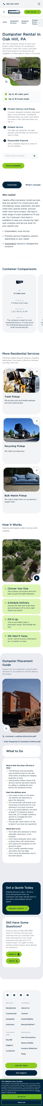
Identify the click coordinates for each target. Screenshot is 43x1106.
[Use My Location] (34, 156)
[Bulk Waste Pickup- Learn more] (21, 480)
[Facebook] (21, 995)
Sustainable (10, 244)
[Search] (39, 4)
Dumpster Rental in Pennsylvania (36, 22)
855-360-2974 (12, 4)
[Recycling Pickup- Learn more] (21, 430)
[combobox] (17, 156)
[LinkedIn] (7, 995)
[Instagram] (14, 995)
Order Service (31, 12)
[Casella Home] (14, 12)
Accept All (21, 1097)
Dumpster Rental (25, 22)
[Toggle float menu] (39, 23)
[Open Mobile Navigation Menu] (4, 12)
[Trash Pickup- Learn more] (21, 381)
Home (5, 22)
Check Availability (13, 166)
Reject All (21, 1102)
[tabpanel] (21, 220)
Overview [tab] (12, 185)
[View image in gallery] (6, 81)
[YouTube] (27, 995)
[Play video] (36, 578)
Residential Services (14, 22)
